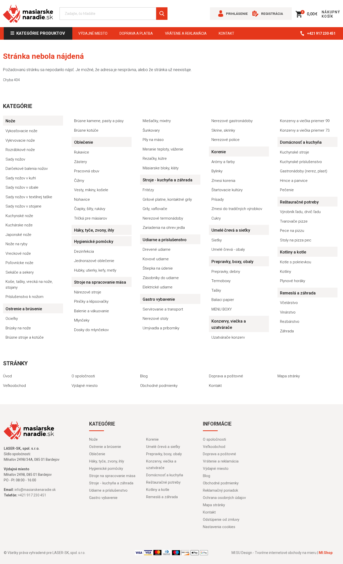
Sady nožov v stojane (23, 206)
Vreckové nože (18, 253)
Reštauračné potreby (299, 202)
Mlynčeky (81, 320)
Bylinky (216, 171)
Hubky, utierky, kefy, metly (95, 270)
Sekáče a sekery (20, 272)
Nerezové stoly (155, 318)
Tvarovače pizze (294, 221)
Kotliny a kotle (293, 252)
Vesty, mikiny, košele (91, 190)
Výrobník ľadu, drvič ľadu (300, 212)
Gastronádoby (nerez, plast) (303, 171)
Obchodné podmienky (159, 385)
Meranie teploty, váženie (163, 149)
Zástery (80, 162)
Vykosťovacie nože (21, 131)
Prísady (217, 199)
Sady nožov (15, 159)
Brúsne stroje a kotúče (25, 337)
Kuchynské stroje (294, 152)
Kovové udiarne (156, 259)
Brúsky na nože (18, 328)
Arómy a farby (223, 162)
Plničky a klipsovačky (91, 301)
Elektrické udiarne (158, 287)
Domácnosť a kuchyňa (301, 142)
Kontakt (226, 33)
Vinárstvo (288, 312)
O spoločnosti (83, 376)
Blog (144, 376)
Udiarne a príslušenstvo (165, 239)
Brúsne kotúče (86, 130)
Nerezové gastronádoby (232, 121)
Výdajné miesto (92, 33)
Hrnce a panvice (294, 180)
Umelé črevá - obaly (228, 249)
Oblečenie (83, 142)
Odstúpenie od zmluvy (221, 519)
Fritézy (148, 190)
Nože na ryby (16, 244)
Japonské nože (18, 234)
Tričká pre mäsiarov (90, 218)
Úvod (7, 376)
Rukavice (81, 152)
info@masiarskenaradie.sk (35, 490)
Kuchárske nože (19, 225)
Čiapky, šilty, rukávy (89, 209)
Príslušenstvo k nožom (24, 296)
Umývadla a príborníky (161, 328)
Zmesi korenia (223, 180)
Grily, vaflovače (155, 209)
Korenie (218, 151)
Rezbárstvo (289, 321)
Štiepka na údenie (158, 268)
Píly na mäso (153, 139)
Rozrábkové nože (20, 149)
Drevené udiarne (156, 249)
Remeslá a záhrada (298, 293)
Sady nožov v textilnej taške (29, 197)
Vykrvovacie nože (20, 140)
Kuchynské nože (19, 216)
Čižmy (79, 180)
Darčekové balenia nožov (27, 168)
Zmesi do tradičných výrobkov (236, 209)
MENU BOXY (221, 309)
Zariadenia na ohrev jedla (164, 227)
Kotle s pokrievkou (295, 262)
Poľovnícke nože (19, 263)
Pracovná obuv (86, 171)
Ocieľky (12, 318)
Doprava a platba (136, 33)
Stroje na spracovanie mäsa (100, 282)
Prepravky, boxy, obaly (232, 261)
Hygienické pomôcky (93, 241)
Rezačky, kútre (155, 158)
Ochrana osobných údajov (224, 497)
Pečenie (287, 190)
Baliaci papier (222, 299)
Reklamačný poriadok (220, 490)
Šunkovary (151, 130)
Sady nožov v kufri (21, 178)
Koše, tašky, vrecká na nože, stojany (29, 284)
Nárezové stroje (87, 292)
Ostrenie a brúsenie (24, 308)
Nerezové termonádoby (163, 218)
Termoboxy (221, 281)
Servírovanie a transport (163, 309)
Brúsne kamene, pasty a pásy (99, 121)
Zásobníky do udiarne (161, 278)
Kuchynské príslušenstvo (301, 162)
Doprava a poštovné (226, 376)
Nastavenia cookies (219, 527)
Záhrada (287, 331)
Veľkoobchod (14, 385)
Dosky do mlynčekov (91, 330)
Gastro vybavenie (159, 299)
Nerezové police (225, 139)
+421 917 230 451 (321, 33)
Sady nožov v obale (22, 187)
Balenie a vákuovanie (91, 311)
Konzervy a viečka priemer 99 (304, 121)
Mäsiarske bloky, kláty (161, 168)
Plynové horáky (292, 281)
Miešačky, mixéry (157, 121)
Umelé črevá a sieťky (230, 230)
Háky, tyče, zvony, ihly (94, 230)
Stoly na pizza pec (295, 240)
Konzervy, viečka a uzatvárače (228, 324)
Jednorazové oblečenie (94, 261)
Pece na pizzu (292, 230)
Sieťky (216, 240)
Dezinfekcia (84, 251)
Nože (10, 121)
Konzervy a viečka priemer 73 (304, 130)
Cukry (216, 218)
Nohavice (82, 199)
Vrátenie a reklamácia (186, 33)
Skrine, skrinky (223, 130)
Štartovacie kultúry (227, 190)
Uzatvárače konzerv (228, 337)
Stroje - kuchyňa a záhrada (167, 180)
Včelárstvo (289, 302)
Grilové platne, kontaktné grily (167, 199)
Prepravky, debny (225, 271)
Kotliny (285, 271)
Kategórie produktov (39, 33)
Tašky (216, 290)
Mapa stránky (288, 376)
